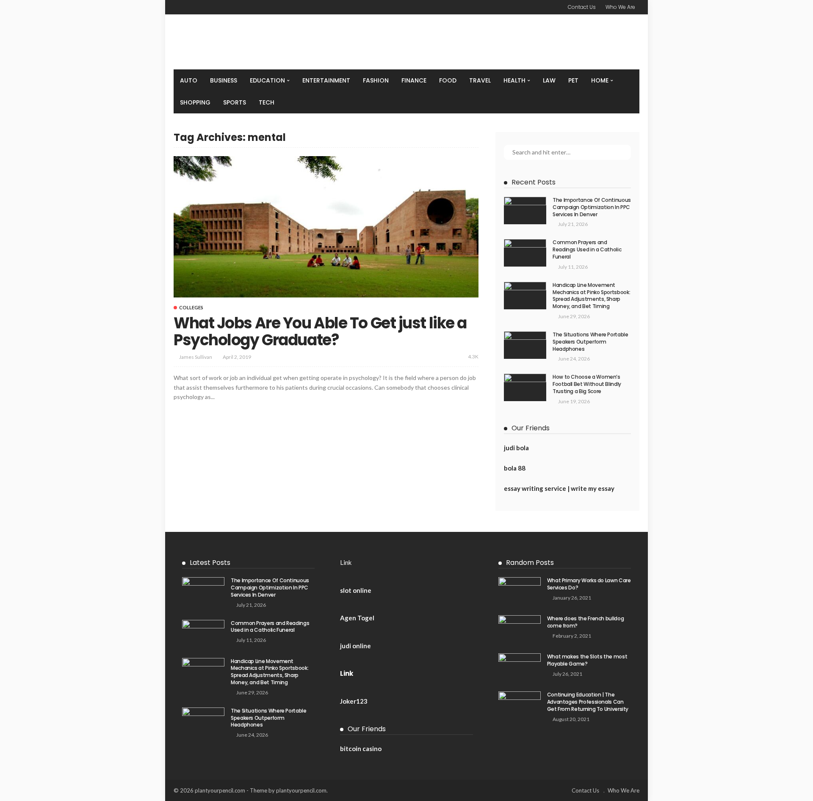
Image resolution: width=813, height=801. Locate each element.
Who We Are (620, 7)
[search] (628, 80)
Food (447, 80)
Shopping (195, 102)
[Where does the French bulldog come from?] (519, 629)
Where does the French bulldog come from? (585, 622)
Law (549, 80)
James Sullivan (195, 357)
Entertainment (326, 80)
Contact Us (582, 7)
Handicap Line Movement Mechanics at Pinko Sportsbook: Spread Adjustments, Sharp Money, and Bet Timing (591, 295)
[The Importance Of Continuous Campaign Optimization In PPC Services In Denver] (525, 210)
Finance (413, 80)
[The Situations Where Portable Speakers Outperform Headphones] (525, 345)
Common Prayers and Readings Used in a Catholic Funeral (587, 249)
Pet (573, 80)
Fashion (376, 80)
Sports (234, 102)
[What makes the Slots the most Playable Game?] (519, 667)
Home (599, 80)
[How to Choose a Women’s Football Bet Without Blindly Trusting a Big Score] (525, 387)
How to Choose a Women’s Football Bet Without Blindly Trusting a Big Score (587, 384)
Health (514, 80)
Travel (480, 80)
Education (267, 80)
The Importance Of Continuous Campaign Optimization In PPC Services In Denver (592, 207)
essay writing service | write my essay (559, 488)
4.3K (473, 356)
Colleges (191, 307)
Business (223, 80)
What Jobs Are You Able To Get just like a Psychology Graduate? (320, 331)
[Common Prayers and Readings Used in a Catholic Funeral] (525, 253)
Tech (266, 102)
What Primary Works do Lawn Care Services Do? (589, 584)
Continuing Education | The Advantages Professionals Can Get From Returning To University (587, 702)
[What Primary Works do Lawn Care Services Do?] (519, 591)
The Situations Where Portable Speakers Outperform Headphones (590, 341)
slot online (355, 590)
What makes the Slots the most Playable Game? (587, 660)
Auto (188, 80)
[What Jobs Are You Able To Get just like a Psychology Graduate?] (326, 226)
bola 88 (514, 468)
